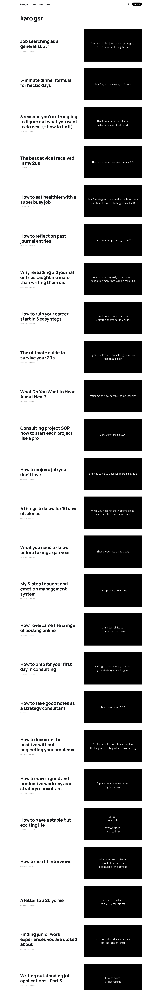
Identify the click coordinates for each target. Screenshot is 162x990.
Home (34, 4)
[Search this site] (128, 4)
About (41, 4)
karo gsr (24, 4)
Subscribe (137, 4)
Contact (48, 4)
